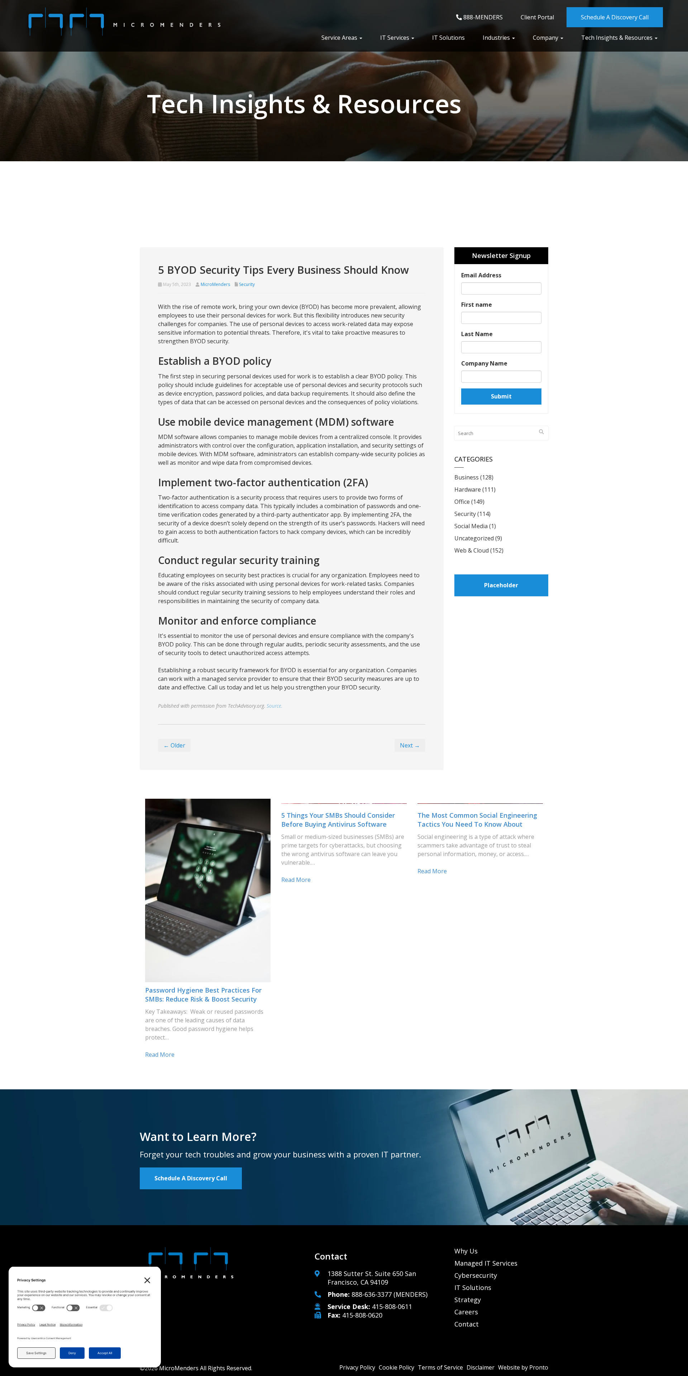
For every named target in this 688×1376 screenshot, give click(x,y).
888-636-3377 (372, 1294)
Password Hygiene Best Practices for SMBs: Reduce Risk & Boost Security (203, 994)
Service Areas (340, 38)
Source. (274, 705)
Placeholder (501, 585)
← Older (174, 745)
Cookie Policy (396, 1367)
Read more (160, 1055)
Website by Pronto (523, 1367)
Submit (501, 396)
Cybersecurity (475, 1275)
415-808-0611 (392, 1306)
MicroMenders (215, 284)
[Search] (541, 432)
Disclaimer (480, 1367)
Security (247, 284)
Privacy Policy (357, 1367)
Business (466, 477)
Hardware (467, 489)
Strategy (467, 1299)
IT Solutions (448, 38)
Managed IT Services (485, 1263)
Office (462, 502)
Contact (466, 1324)
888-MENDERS (482, 17)
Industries (497, 38)
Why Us (466, 1251)
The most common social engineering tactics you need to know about (477, 819)
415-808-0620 (362, 1315)
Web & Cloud (471, 550)
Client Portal (537, 17)
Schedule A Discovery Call (615, 17)
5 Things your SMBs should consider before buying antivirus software (338, 819)
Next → (410, 745)
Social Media (471, 526)
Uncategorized (474, 538)
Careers (466, 1312)
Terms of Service (440, 1367)
